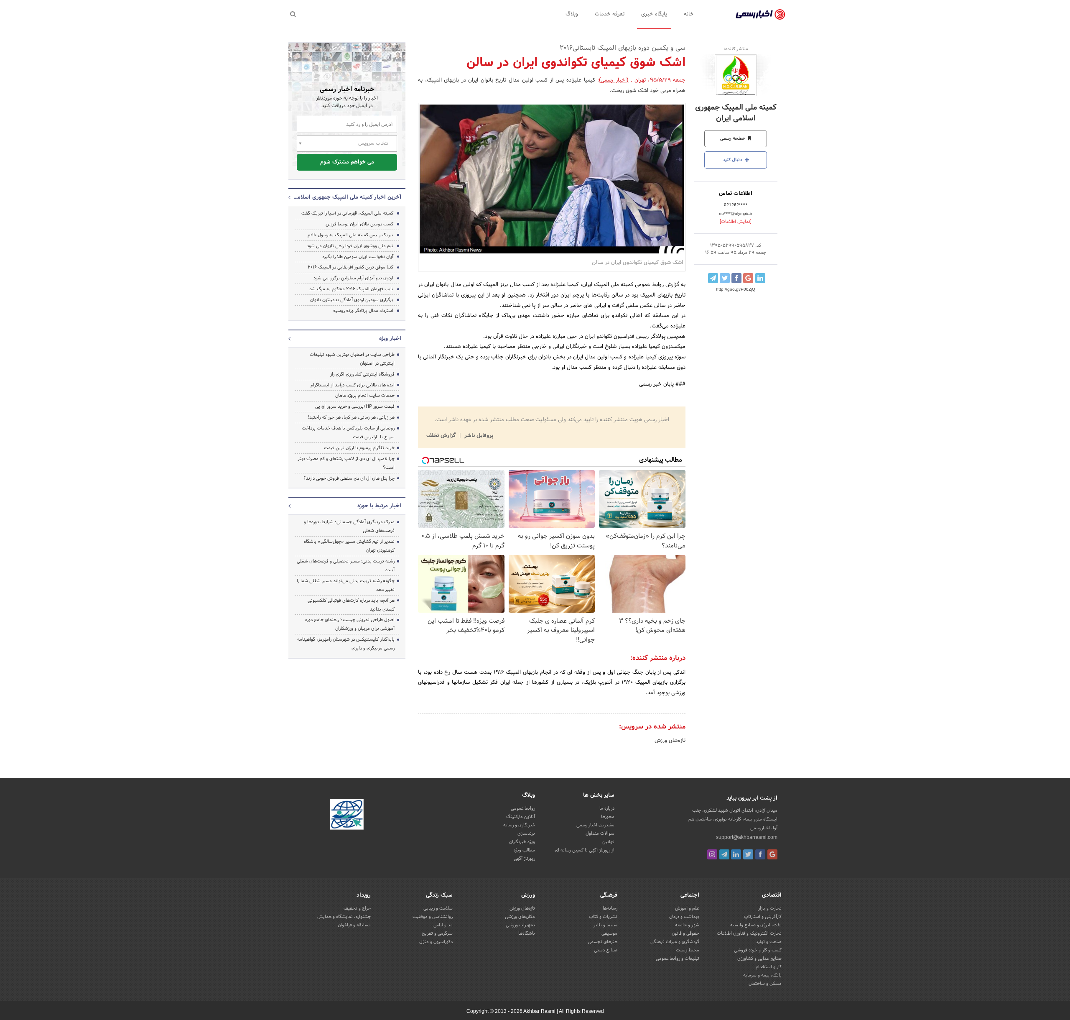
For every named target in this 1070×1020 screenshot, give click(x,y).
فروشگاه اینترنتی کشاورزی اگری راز (362, 374)
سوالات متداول (600, 833)
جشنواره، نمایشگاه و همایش (344, 916)
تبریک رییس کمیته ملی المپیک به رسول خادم (350, 235)
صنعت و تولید (769, 942)
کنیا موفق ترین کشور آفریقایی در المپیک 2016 (350, 267)
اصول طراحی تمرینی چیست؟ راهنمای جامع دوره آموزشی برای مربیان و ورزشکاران (350, 624)
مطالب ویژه (524, 850)
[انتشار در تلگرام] (713, 278)
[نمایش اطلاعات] (736, 221)
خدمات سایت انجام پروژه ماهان (365, 395)
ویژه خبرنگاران (522, 842)
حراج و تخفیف (357, 908)
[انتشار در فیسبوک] (736, 278)
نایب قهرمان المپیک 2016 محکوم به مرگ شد (351, 289)
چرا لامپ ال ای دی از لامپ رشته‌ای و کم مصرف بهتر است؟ (346, 463)
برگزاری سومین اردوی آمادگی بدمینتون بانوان (351, 300)
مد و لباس (443, 925)
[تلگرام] (724, 854)
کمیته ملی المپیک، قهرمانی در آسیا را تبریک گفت (347, 213)
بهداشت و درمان (684, 916)
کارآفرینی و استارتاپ (763, 916)
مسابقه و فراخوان (354, 925)
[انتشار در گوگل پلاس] (748, 278)
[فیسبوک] (760, 854)
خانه (689, 14)
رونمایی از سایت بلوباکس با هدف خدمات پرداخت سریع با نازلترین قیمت (348, 432)
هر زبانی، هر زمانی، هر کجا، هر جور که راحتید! (351, 417)
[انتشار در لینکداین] (760, 278)
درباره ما (606, 808)
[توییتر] (748, 854)
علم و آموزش (687, 908)
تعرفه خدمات (609, 14)
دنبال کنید (733, 160)
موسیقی (609, 933)
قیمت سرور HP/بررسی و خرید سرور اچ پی (355, 406)
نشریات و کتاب (603, 916)
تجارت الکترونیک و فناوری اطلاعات (749, 933)
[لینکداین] (736, 854)
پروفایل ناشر (478, 435)
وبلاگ (572, 14)
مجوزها (607, 817)
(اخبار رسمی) (614, 80)
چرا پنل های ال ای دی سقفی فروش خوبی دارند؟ (349, 478)
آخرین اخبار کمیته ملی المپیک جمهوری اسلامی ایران (347, 197)
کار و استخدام (769, 967)
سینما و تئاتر (605, 925)
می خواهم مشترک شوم (347, 162)
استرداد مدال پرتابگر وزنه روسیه (363, 310)
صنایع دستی (605, 950)
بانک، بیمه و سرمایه (762, 975)
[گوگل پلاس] (772, 854)
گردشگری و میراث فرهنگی (674, 942)
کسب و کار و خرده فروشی (758, 950)
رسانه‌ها (610, 908)
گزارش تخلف (441, 435)
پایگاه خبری (654, 14)
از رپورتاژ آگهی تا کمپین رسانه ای (584, 850)
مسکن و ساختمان (765, 983)
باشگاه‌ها (526, 933)
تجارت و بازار (770, 908)
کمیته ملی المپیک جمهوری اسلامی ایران (736, 113)
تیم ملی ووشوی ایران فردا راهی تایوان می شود (350, 246)
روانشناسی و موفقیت (433, 916)
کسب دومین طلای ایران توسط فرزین (359, 224)
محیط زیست (687, 950)
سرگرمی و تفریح (437, 933)
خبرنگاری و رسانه (519, 825)
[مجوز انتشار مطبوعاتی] (347, 815)
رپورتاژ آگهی (524, 858)
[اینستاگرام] (712, 854)
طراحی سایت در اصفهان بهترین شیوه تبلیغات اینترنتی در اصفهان (352, 359)
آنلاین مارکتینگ (520, 817)
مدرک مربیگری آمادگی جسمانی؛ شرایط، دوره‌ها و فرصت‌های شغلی (349, 526)
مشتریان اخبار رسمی (595, 825)
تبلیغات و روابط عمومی (677, 958)
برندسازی (526, 833)
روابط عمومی (523, 808)
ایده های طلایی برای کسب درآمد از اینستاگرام (353, 385)
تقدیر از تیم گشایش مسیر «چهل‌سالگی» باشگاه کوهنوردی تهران (349, 546)
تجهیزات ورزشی (520, 925)
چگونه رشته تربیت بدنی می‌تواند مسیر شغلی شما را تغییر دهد (346, 585)
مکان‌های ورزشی (520, 916)
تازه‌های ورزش (670, 740)
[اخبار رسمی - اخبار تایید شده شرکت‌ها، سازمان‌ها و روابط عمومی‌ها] (760, 15)
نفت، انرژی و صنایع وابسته (756, 925)
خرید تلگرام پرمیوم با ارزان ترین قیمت (359, 448)
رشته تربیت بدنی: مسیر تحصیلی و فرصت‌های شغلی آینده (346, 565)
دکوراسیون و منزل (436, 942)
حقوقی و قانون (685, 933)
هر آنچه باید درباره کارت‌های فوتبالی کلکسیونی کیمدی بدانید (351, 605)
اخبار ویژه (390, 338)
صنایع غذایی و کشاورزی (759, 958)
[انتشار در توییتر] (725, 278)
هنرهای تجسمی (602, 942)
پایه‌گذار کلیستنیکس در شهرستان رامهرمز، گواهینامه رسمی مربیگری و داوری (346, 644)
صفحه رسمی (733, 138)
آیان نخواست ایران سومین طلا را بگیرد (357, 257)
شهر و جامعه (687, 925)
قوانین (608, 842)
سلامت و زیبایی (438, 908)
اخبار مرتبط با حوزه (379, 506)
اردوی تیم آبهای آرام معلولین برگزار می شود (353, 278)
